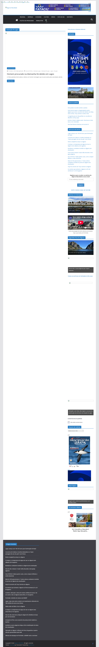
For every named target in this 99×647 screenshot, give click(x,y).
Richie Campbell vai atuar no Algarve (77, 141)
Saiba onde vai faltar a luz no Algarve (15, 606)
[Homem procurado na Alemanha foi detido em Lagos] (35, 49)
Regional (22, 17)
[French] (15, 2)
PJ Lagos (56, 71)
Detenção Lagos (37, 71)
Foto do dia (61, 17)
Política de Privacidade (27, 20)
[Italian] (20, 2)
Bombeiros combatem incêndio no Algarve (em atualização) (21, 565)
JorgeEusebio (21, 71)
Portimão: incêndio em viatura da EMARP (16, 598)
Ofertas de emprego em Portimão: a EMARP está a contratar (21, 635)
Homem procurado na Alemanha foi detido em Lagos (30, 74)
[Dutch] (10, 2)
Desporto (70, 17)
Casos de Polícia (11, 68)
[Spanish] (28, 2)
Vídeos (53, 17)
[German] (18, 2)
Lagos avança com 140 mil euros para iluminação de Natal (20, 548)
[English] (12, 2)
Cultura (46, 17)
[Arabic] (2, 2)
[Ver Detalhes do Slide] (81, 92)
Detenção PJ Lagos (45, 71)
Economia (38, 17)
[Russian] (25, 2)
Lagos (51, 71)
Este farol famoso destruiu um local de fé (78, 124)
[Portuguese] (46, 21)
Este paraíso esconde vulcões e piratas (77, 108)
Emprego (30, 17)
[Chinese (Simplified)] (6, 2)
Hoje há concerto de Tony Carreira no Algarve (79, 166)
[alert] (81, 422)
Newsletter (39, 20)
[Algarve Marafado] (17, 20)
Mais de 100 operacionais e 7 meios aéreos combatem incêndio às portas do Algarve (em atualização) (79, 162)
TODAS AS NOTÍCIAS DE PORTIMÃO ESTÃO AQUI (80, 276)
